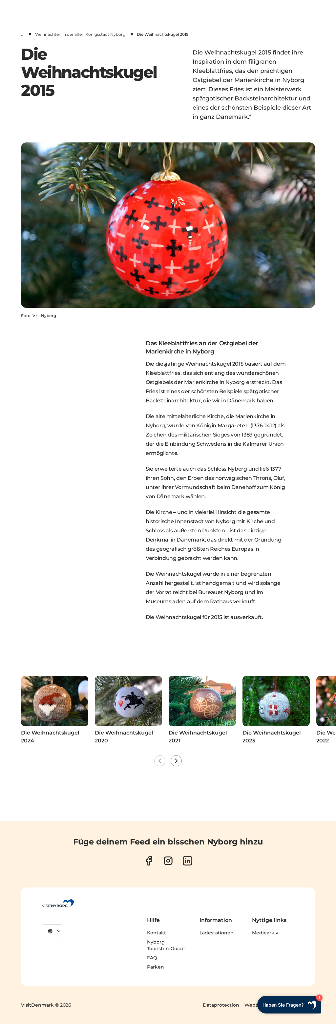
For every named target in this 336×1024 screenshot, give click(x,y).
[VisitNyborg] (58, 903)
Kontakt (156, 933)
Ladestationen (217, 933)
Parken (155, 967)
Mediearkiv (265, 933)
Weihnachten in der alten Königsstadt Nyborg (80, 34)
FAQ (152, 958)
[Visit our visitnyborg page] (149, 860)
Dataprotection (221, 1005)
